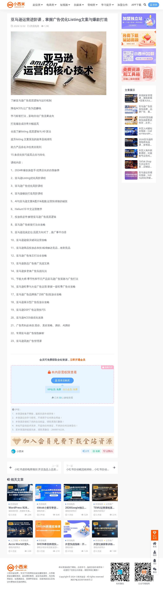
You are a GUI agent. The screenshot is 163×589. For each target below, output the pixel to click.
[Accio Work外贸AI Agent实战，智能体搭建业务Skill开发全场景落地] (20, 529)
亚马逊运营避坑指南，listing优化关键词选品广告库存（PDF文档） (146, 178)
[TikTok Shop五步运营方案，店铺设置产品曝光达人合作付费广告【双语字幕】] (131, 164)
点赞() (109, 451)
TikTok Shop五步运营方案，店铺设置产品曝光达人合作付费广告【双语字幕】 (145, 168)
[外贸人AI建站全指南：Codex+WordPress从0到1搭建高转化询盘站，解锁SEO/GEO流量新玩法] (131, 131)
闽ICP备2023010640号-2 (81, 579)
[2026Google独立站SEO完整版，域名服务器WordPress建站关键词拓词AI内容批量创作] (76, 492)
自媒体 (78, 5)
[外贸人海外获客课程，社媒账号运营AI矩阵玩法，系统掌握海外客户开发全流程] (131, 153)
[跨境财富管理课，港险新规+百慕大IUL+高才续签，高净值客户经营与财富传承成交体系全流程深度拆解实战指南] (131, 98)
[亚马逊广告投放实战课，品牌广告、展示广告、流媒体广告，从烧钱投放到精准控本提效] (131, 109)
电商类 (50, 5)
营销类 (91, 5)
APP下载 (136, 5)
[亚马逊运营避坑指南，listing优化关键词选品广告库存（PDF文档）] (131, 175)
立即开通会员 (77, 359)
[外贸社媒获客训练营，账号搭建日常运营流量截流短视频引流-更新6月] (105, 529)
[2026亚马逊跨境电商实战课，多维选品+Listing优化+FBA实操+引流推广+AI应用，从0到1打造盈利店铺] (131, 142)
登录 (155, 5)
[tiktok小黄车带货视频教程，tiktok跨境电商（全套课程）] (48, 492)
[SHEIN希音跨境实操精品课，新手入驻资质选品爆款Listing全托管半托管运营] (48, 529)
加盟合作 (122, 5)
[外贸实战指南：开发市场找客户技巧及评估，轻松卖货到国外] (76, 529)
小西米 (20, 451)
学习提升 (106, 5)
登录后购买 (64, 380)
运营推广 (109, 504)
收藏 (98, 451)
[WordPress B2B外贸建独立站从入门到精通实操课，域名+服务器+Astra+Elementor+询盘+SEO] (20, 492)
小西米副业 (80, 576)
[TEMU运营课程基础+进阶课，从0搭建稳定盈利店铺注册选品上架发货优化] (105, 492)
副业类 (36, 5)
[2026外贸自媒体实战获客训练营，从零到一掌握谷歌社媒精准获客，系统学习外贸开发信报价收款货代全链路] (131, 120)
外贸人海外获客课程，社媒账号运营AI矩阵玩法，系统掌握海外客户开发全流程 (145, 157)
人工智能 (14, 540)
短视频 (64, 5)
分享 (87, 451)
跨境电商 (34, 25)
